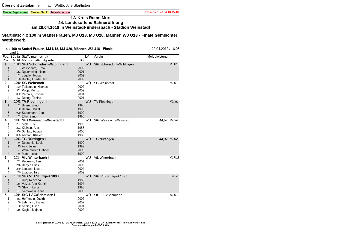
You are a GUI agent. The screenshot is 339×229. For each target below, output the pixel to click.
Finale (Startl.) (39, 12)
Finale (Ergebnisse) (15, 12)
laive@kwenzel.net (134, 222)
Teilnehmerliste (60, 12)
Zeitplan (27, 5)
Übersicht (10, 5)
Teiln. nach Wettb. (50, 5)
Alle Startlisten (78, 5)
